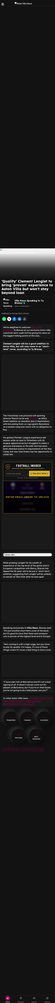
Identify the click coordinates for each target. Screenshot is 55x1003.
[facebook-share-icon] (14, 320)
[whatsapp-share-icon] (4, 320)
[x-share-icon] (9, 320)
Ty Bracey (26, 749)
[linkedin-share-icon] (19, 320)
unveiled (33, 418)
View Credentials (22, 306)
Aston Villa (6, 749)
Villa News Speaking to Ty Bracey (28, 301)
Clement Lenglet (37, 749)
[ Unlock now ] (39, 473)
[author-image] (8, 303)
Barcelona (16, 749)
